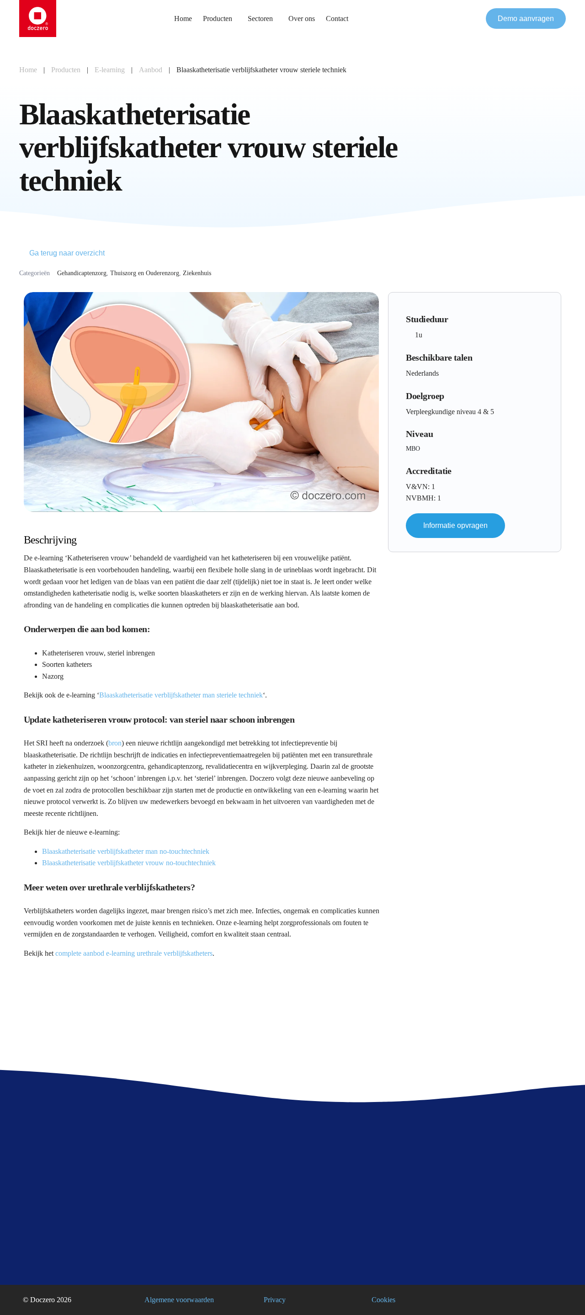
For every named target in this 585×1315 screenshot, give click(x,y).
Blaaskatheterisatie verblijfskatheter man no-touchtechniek (125, 851)
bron (115, 743)
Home (28, 70)
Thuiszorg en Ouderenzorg (144, 273)
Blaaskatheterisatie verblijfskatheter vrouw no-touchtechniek (129, 863)
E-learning (110, 70)
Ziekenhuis (197, 273)
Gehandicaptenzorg (81, 273)
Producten (65, 70)
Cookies (383, 1300)
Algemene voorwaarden (179, 1300)
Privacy (275, 1300)
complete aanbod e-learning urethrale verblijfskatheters (134, 953)
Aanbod (150, 70)
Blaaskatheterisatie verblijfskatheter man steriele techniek (181, 695)
